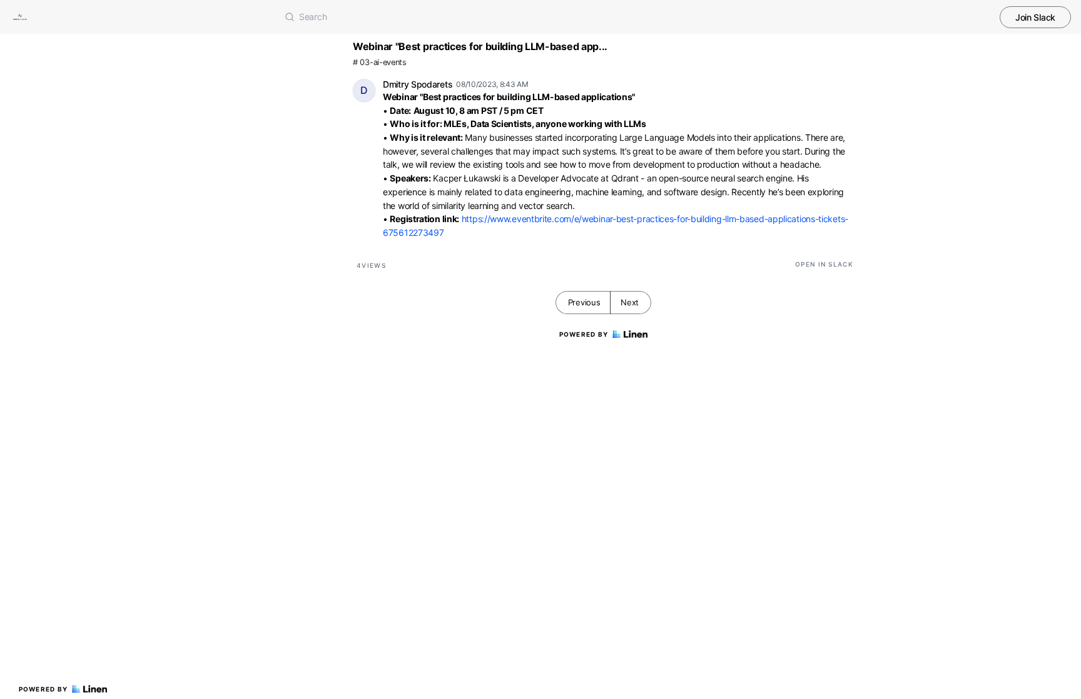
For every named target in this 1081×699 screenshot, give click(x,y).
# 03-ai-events (380, 62)
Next (630, 302)
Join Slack (1035, 17)
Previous (584, 302)
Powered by (43, 689)
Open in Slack (824, 264)
